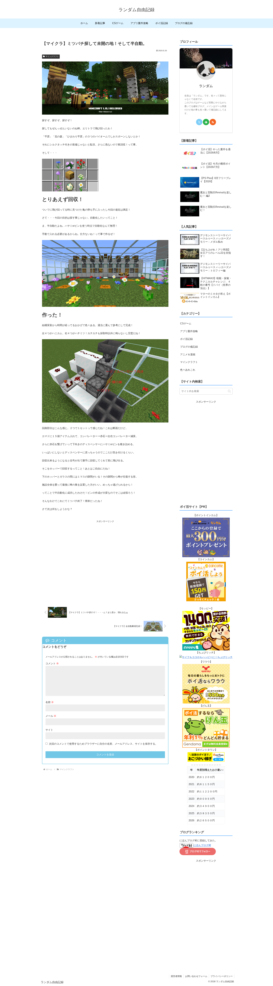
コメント (52, 663)
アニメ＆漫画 (187, 354)
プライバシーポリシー (222, 976)
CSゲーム (185, 323)
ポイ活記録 (186, 339)
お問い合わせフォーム (196, 976)
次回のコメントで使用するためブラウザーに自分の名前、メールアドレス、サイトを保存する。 (103, 743)
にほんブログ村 (202, 845)
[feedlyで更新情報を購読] (206, 122)
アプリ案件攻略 (189, 331)
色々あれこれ (187, 369)
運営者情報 (176, 976)
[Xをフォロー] (199, 122)
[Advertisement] (105, 561)
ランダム (206, 86)
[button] (229, 391)
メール (51, 716)
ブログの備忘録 (189, 346)
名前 (50, 702)
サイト (49, 730)
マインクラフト (52, 56)
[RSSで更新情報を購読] (213, 122)
